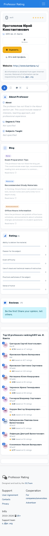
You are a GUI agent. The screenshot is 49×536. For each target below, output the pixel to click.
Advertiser (31, 502)
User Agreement (10, 495)
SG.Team (29, 483)
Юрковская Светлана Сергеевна (26, 365)
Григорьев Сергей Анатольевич (25, 343)
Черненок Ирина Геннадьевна (25, 387)
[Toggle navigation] (43, 4)
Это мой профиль (17, 57)
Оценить (14, 49)
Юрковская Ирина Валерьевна (25, 354)
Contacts (6, 499)
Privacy (5, 503)
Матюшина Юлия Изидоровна (24, 376)
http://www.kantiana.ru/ (26, 65)
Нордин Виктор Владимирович (25, 409)
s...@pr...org (28, 77)
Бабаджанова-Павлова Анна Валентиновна (24, 421)
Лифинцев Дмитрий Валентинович (27, 433)
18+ (19, 515)
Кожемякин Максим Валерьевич (26, 444)
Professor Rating (14, 4)
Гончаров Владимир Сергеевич (25, 398)
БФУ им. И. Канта (14, 34)
